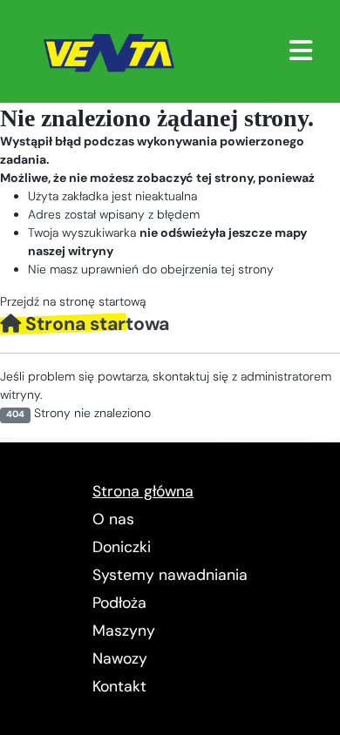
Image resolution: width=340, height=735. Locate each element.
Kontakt (119, 686)
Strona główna (143, 491)
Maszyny (123, 630)
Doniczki (121, 546)
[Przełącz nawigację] (301, 50)
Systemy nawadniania (170, 574)
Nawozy (119, 658)
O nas (113, 519)
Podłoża (119, 602)
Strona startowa (95, 324)
